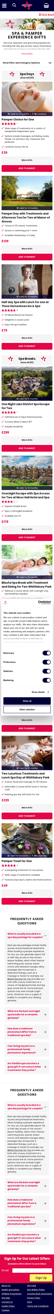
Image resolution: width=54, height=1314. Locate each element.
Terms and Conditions (38, 1306)
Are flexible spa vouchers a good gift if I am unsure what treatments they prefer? (24, 1067)
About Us (6, 1285)
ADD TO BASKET (27, 168)
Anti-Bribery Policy (36, 1289)
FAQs (29, 1302)
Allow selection (27, 709)
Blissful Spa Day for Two (19, 979)
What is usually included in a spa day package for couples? (25, 935)
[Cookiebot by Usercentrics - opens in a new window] (38, 602)
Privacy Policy (33, 1298)
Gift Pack (31, 1285)
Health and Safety (10, 1289)
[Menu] (4, 5)
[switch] (46, 662)
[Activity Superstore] (27, 5)
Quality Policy (8, 1306)
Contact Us (7, 1302)
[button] (42, 5)
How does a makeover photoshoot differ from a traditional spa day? (21, 1032)
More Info (27, 160)
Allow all (27, 701)
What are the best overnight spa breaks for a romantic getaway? (23, 1014)
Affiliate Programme (11, 1293)
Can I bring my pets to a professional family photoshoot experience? (21, 1049)
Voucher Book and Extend (39, 1293)
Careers (6, 1310)
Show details (38, 692)
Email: (5, 1270)
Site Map (6, 1298)
